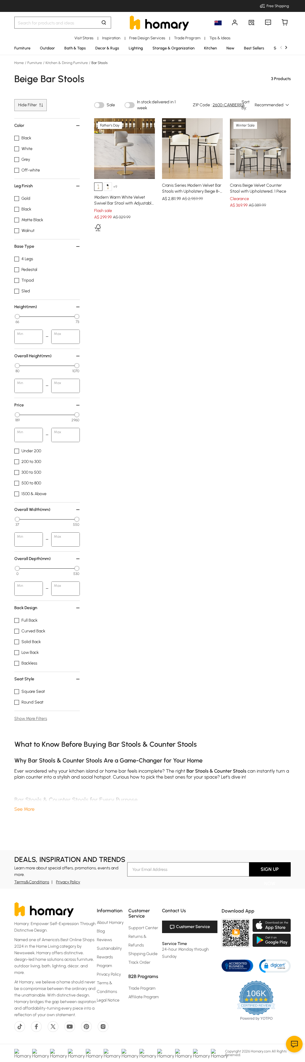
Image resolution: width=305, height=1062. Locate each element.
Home (19, 63)
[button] (275, 965)
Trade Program (141, 988)
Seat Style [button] (24, 679)
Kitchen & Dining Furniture (67, 63)
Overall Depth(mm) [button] (32, 558)
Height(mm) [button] (25, 306)
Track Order (139, 962)
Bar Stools (99, 63)
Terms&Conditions (31, 882)
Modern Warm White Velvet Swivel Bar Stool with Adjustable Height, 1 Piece (124, 203)
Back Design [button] (25, 607)
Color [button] (19, 125)
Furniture (35, 63)
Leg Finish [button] (23, 185)
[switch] (99, 105)
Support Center (143, 927)
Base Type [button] (24, 246)
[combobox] (272, 105)
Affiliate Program (143, 996)
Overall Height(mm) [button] (33, 355)
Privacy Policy (68, 882)
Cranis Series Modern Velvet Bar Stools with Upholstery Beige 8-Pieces (191, 191)
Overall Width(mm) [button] (32, 509)
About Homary (110, 922)
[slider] (17, 316)
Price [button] (19, 405)
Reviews (104, 939)
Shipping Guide (143, 953)
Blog (101, 931)
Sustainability (109, 948)
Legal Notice (108, 1000)
